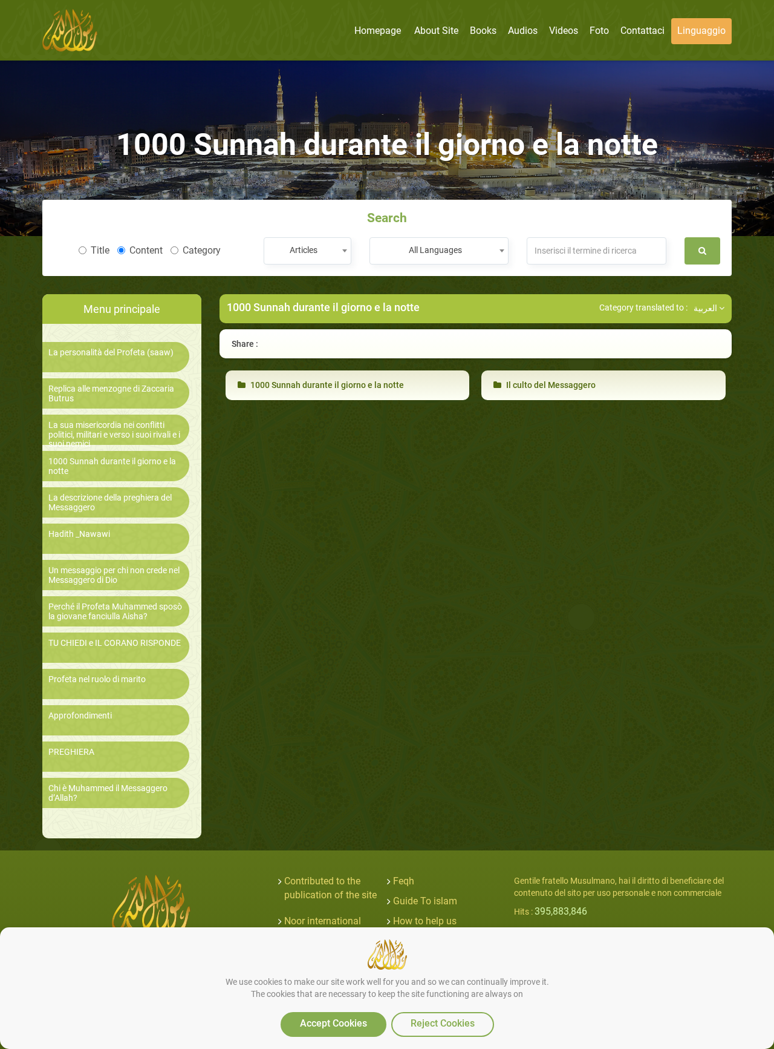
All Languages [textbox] (435, 250)
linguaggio (701, 30)
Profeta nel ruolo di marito (97, 679)
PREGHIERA (71, 752)
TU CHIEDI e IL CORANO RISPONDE (114, 643)
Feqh (403, 881)
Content (146, 250)
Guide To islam (425, 901)
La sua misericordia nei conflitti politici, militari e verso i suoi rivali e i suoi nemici (114, 435)
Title (100, 250)
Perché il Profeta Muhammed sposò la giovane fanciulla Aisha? (115, 611)
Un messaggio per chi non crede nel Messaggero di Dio (114, 575)
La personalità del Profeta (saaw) (111, 352)
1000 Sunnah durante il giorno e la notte (112, 466)
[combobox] (307, 251)
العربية (706, 308)
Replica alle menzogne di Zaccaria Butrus (111, 393)
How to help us (425, 921)
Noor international (322, 921)
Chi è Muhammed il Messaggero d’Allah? (107, 793)
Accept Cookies (333, 1023)
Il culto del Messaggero (550, 385)
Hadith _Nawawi (79, 534)
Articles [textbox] (303, 250)
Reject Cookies (443, 1023)
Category (202, 250)
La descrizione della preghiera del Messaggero (110, 502)
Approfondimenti (80, 715)
